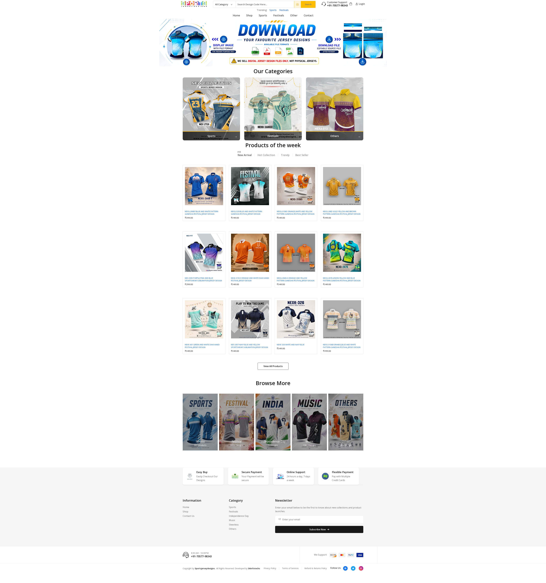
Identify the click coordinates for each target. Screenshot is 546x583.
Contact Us (188, 516)
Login (362, 4)
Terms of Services (290, 568)
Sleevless (234, 524)
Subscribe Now (317, 529)
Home (236, 15)
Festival (237, 441)
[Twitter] (353, 568)
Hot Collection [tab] (266, 155)
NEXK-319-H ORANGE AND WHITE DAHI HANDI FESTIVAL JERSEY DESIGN (250, 279)
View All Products (273, 366)
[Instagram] (361, 568)
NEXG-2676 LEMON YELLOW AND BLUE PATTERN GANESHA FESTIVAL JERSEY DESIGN (341, 279)
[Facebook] (345, 568)
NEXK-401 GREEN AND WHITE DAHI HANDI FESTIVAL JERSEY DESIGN (202, 345)
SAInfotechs (254, 568)
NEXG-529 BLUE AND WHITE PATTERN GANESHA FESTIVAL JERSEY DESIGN (246, 212)
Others (232, 528)
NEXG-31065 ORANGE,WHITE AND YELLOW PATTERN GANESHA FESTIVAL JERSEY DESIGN (295, 212)
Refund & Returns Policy (315, 568)
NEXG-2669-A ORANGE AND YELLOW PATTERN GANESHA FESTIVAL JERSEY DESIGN (295, 279)
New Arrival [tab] (245, 155)
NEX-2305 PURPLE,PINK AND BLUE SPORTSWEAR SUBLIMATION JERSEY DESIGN (203, 279)
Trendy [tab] (285, 155)
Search (308, 4)
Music (309, 441)
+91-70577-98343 (337, 5)
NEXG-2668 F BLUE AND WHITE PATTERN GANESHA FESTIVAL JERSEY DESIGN (201, 212)
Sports (273, 10)
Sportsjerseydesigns (205, 568)
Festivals (283, 10)
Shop (249, 15)
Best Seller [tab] (301, 155)
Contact (308, 15)
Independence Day (273, 441)
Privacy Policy (270, 568)
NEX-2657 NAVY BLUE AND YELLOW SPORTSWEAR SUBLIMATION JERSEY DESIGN (249, 345)
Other (293, 15)
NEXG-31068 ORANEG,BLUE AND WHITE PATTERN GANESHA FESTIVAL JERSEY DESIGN (341, 345)
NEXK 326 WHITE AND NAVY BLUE (290, 344)
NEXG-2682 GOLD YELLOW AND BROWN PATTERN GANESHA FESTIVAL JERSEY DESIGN (341, 212)
